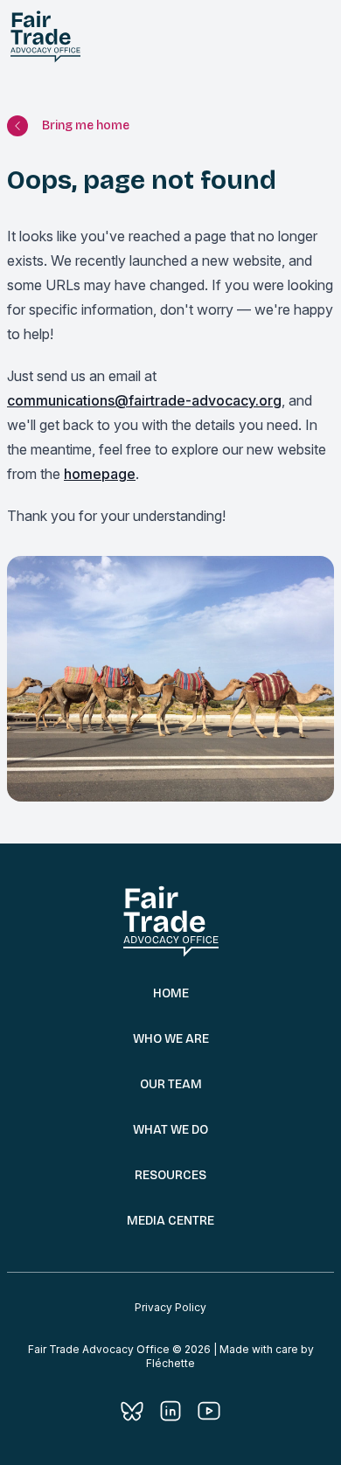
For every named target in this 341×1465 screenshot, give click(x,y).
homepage (100, 474)
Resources (170, 1175)
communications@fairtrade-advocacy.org (144, 400)
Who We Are (171, 1038)
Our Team (171, 1084)
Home (171, 993)
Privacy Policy (170, 1307)
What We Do (170, 1129)
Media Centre (170, 1220)
